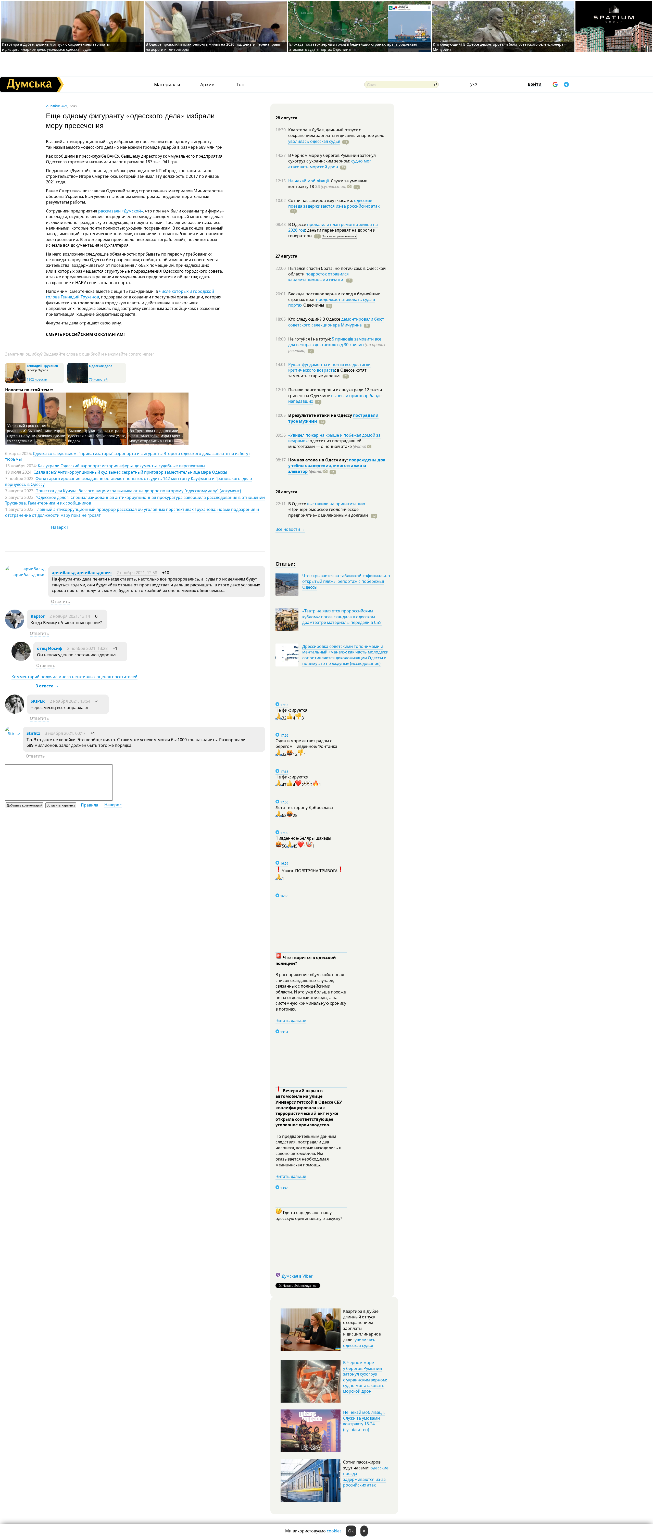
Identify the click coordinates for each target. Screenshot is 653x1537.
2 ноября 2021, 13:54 (70, 701)
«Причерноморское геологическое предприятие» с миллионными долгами (328, 512)
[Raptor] (14, 627)
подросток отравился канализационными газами (318, 276)
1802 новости (37, 379)
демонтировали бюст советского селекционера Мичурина (336, 321)
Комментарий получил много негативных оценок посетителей (74, 676)
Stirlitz (33, 733)
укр (473, 84)
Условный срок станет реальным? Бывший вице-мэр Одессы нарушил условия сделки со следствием (36, 433)
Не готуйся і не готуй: (310, 339)
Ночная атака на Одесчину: (318, 460)
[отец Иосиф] (21, 659)
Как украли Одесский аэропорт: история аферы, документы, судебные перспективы (121, 466)
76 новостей (98, 379)
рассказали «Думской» (120, 211)
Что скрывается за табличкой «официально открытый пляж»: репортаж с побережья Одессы (346, 581)
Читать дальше (290, 1020)
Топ (240, 84)
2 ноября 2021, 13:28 (87, 648)
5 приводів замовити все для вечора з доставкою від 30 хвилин (334, 341)
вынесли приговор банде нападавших (335, 398)
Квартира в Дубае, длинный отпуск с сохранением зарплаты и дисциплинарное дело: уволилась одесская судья (56, 47)
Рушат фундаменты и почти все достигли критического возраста (329, 367)
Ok (351, 1531)
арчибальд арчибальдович (82, 572)
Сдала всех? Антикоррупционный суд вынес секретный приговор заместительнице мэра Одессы (130, 472)
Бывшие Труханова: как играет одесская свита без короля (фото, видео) (97, 435)
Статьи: (285, 563)
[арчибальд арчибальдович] (25, 574)
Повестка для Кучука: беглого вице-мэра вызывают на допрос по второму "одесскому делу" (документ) (138, 491)
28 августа (286, 118)
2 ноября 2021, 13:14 (69, 616)
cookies (334, 1531)
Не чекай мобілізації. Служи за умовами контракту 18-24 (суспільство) (364, 1420)
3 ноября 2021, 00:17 (65, 733)
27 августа (286, 256)
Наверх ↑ (60, 527)
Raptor (38, 616)
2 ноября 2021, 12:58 (137, 572)
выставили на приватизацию (336, 504)
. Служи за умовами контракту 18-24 (328, 183)
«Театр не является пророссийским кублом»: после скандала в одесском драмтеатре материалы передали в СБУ (342, 616)
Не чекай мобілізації (308, 181)
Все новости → (290, 529)
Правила (89, 805)
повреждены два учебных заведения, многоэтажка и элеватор (336, 465)
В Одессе (297, 224)
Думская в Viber (297, 1276)
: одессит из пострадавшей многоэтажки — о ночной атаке (327, 443)
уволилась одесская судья (314, 141)
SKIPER (38, 701)
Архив (207, 84)
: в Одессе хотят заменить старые (327, 373)
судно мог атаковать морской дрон (329, 163)
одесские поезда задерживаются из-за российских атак (334, 203)
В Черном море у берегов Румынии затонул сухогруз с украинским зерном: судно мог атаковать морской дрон (365, 1377)
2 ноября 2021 (57, 106)
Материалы (167, 84)
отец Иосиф (49, 648)
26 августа (286, 492)
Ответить (60, 601)
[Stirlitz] (12, 733)
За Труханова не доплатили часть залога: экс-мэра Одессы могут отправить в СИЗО (156, 435)
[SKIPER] (14, 712)
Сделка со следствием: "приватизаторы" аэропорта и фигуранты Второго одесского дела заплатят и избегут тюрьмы (127, 456)
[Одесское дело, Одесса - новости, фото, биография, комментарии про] (77, 382)
